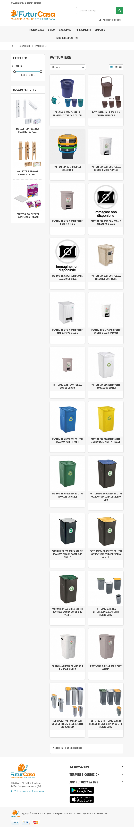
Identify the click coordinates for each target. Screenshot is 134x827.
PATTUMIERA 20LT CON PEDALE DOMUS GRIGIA (67, 223)
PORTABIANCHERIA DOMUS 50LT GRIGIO (106, 668)
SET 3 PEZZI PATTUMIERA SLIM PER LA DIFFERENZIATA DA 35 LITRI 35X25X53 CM (67, 723)
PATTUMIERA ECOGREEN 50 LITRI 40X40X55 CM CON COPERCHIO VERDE (67, 612)
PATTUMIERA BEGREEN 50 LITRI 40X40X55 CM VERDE (67, 495)
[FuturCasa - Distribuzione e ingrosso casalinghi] (33, 15)
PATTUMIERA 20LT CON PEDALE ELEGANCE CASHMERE (106, 277)
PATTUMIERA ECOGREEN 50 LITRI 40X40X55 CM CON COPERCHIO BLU (106, 496)
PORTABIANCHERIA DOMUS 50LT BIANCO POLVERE (67, 668)
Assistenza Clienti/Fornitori (26, 3)
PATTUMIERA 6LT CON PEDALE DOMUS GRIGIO (67, 386)
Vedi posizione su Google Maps (29, 791)
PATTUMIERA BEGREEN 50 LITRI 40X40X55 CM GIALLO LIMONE (106, 441)
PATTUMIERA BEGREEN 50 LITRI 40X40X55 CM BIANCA (106, 386)
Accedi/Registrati (110, 19)
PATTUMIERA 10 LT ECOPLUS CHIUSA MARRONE (106, 114)
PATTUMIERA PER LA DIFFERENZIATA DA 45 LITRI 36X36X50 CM (106, 612)
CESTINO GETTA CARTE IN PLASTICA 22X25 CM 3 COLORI (67, 114)
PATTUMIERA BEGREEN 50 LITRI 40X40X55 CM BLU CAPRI (67, 441)
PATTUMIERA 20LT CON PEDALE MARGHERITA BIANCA (67, 332)
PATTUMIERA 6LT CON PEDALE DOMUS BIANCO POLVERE (105, 332)
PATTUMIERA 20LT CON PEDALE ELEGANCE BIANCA (106, 223)
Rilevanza (56, 67)
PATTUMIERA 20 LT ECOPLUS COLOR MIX (67, 168)
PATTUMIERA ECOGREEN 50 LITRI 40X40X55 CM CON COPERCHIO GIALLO (67, 554)
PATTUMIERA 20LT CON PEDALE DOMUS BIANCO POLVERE (106, 168)
